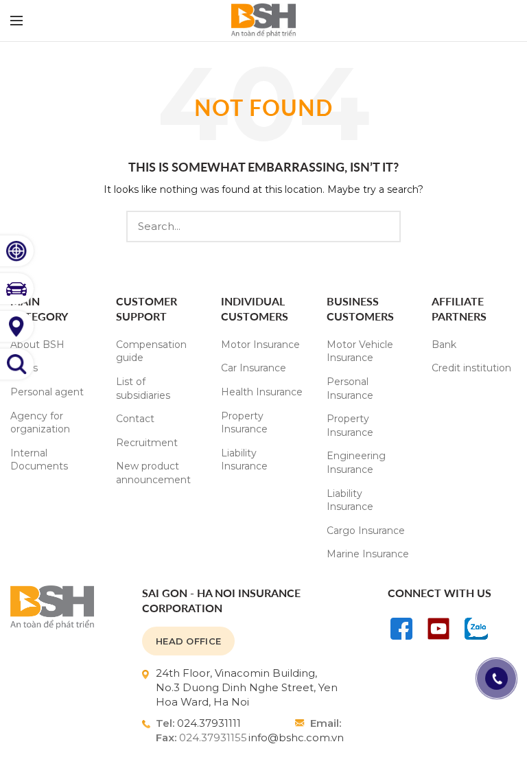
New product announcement (153, 473)
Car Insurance (253, 368)
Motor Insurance (260, 344)
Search (382, 226)
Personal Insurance (350, 388)
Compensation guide (151, 351)
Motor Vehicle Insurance (360, 351)
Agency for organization (40, 423)
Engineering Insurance (356, 463)
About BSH (37, 344)
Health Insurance (262, 392)
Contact (135, 418)
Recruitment (147, 443)
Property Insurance (244, 423)
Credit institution (471, 368)
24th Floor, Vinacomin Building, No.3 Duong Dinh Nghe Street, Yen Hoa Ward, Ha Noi (247, 687)
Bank (444, 344)
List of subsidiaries (143, 388)
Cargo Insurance (366, 530)
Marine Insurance (368, 554)
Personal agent (47, 392)
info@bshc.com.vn (296, 737)
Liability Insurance (244, 460)
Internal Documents (39, 460)
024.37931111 (209, 723)
